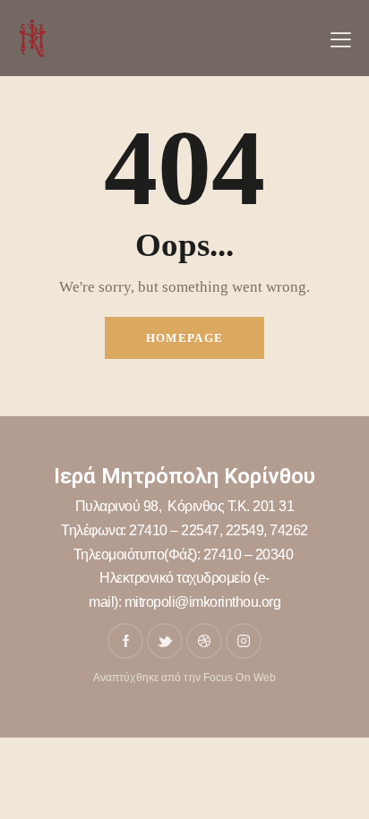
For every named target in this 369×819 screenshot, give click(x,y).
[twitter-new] (165, 641)
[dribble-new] (204, 641)
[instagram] (244, 641)
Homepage (184, 338)
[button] (340, 38)
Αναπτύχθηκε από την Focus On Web (184, 677)
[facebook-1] (125, 641)
